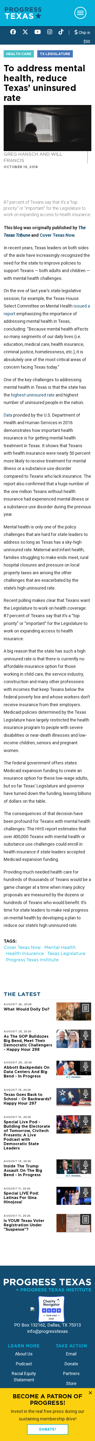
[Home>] (23, 12)
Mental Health (60, 947)
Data (8, 415)
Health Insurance (25, 953)
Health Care (18, 54)
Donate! (47, 1429)
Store (71, 1383)
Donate (71, 1363)
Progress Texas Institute (32, 959)
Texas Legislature (66, 953)
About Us (24, 1353)
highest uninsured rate (33, 394)
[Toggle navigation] (80, 13)
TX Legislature (55, 54)
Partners (71, 1373)
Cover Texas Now (57, 235)
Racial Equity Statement (24, 1376)
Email (71, 1353)
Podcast (24, 1363)
